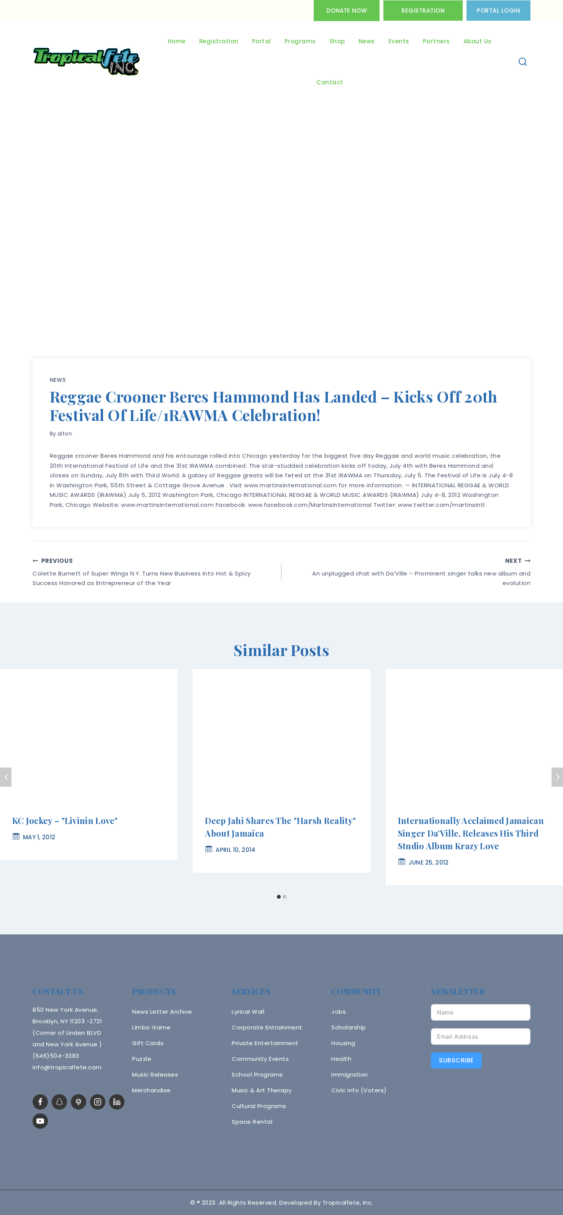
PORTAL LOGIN (498, 11)
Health (341, 1059)
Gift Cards (148, 1043)
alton (64, 433)
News (366, 41)
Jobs (338, 1012)
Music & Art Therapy (262, 1090)
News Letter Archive (162, 1012)
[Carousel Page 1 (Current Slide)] (279, 897)
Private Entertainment (265, 1043)
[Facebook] (40, 1102)
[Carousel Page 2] (284, 897)
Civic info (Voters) (359, 1090)
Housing (343, 1043)
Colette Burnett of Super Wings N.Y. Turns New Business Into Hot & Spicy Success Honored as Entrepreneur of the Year (142, 572)
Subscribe (456, 1060)
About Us (477, 41)
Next (557, 777)
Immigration (349, 1074)
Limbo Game (151, 1027)
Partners (436, 41)
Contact (329, 82)
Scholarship (348, 1027)
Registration (423, 11)
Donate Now (346, 11)
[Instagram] (97, 1102)
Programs (300, 41)
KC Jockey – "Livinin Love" (65, 820)
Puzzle (141, 1059)
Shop (337, 41)
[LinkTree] (78, 1102)
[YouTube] (40, 1121)
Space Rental (252, 1122)
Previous (5, 777)
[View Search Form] (523, 62)
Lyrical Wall (248, 1012)
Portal (261, 41)
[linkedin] (116, 1102)
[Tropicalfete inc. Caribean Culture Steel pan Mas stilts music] (87, 62)
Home (177, 41)
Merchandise (151, 1090)
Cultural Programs (259, 1106)
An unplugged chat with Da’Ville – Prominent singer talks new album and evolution (421, 572)
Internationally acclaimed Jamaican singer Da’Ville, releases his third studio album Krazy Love (471, 833)
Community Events (260, 1059)
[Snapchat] (59, 1102)
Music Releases (155, 1074)
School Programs (257, 1074)
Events (398, 41)
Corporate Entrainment (267, 1027)
